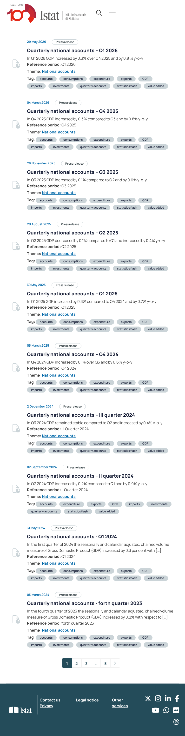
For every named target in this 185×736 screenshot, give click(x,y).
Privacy (46, 705)
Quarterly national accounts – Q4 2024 (72, 354)
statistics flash (127, 86)
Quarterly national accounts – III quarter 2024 (81, 415)
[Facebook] (177, 699)
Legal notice (87, 700)
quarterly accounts (93, 86)
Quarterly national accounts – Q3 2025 (72, 172)
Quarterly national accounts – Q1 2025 (72, 293)
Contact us (50, 700)
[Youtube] (155, 711)
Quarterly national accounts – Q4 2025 (72, 111)
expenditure (101, 79)
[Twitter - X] (148, 699)
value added (156, 86)
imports (36, 86)
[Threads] (176, 723)
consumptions (73, 79)
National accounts (59, 71)
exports (126, 79)
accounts (46, 79)
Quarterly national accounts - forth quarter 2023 (84, 603)
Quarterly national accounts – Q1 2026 (72, 50)
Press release (65, 42)
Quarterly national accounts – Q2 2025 (72, 232)
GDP (145, 79)
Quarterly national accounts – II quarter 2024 (80, 476)
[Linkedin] (168, 699)
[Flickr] (176, 711)
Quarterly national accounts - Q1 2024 (72, 536)
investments (61, 86)
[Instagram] (158, 699)
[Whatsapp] (166, 711)
